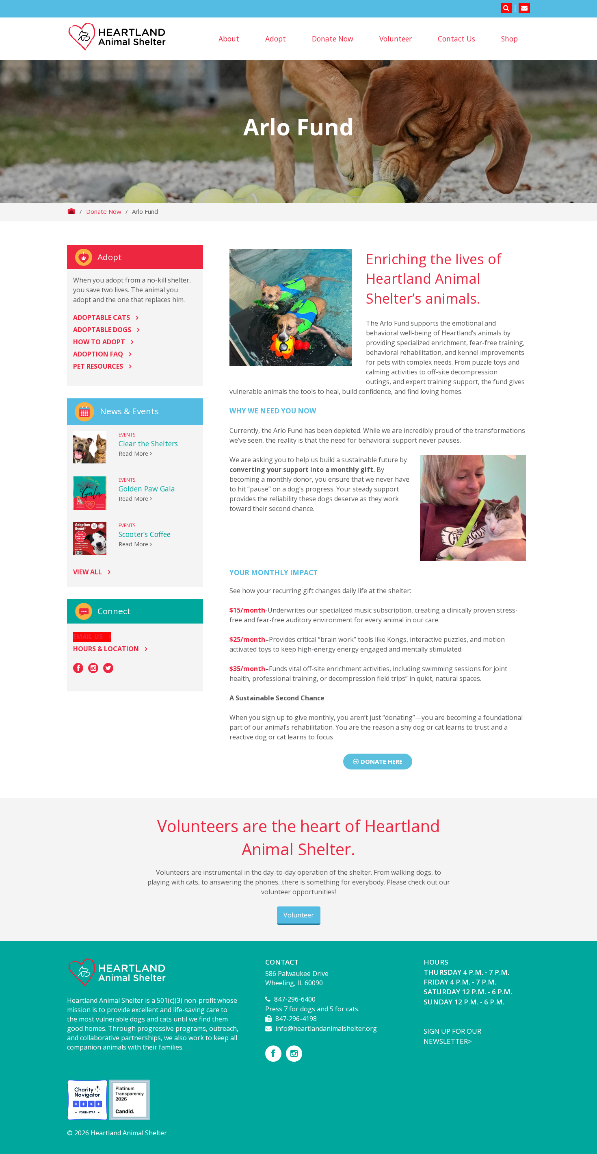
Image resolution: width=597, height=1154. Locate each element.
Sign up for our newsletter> (452, 1035)
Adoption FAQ (98, 354)
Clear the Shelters (148, 443)
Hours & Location (106, 648)
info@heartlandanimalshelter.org (326, 1028)
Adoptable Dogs (102, 329)
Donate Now (332, 38)
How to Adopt (99, 341)
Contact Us (456, 38)
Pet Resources (98, 366)
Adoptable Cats (101, 317)
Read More (134, 453)
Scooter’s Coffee (145, 534)
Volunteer (395, 38)
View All (87, 571)
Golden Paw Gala (147, 488)
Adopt (275, 38)
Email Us (88, 636)
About (228, 38)
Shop (509, 38)
